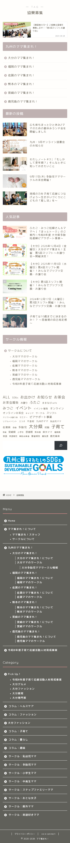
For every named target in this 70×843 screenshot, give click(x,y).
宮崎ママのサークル (25, 374)
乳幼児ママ (55, 421)
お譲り (24, 402)
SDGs (15, 397)
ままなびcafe (49, 402)
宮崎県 (12, 432)
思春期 (29, 432)
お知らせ (44, 397)
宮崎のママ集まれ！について (35, 622)
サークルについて (20, 351)
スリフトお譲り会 (10, 417)
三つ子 (22, 421)
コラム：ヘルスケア (21, 706)
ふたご (35, 402)
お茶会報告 (11, 403)
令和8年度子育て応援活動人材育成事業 (37, 383)
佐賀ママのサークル (25, 365)
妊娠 (47, 427)
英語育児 (13, 436)
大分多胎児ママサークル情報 (40, 567)
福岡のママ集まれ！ (21, 67)
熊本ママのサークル (25, 370)
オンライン (57, 408)
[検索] (61, 445)
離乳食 (45, 436)
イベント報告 (41, 408)
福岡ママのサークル (25, 361)
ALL (6, 397)
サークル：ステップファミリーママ (31, 789)
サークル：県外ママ (21, 806)
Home (11, 520)
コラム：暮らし (18, 739)
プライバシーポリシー (25, 834)
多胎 (15, 427)
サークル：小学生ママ (23, 773)
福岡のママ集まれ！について (35, 578)
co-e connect (49, 834)
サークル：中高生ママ (23, 781)
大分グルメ (19, 684)
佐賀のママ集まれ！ (21, 75)
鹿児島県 (55, 436)
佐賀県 (7, 427)
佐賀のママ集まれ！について (35, 592)
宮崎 (5, 432)
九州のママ (42, 421)
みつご (8, 408)
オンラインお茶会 (13, 413)
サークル (40, 413)
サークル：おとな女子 (23, 798)
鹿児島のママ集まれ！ (23, 101)
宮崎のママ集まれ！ (21, 93)
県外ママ (47, 432)
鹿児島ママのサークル (26, 379)
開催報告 (35, 436)
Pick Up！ (14, 674)
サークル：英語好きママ (24, 814)
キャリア (30, 413)
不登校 (30, 421)
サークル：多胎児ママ (23, 764)
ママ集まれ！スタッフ (26, 534)
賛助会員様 (24, 436)
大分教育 (18, 693)
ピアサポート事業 (41, 417)
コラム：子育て (18, 731)
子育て (58, 426)
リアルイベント (10, 421)
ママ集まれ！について (22, 529)
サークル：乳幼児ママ (23, 756)
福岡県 (57, 432)
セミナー (24, 417)
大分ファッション (23, 688)
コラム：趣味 (17, 748)
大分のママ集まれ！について (35, 558)
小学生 (21, 432)
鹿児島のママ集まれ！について (36, 636)
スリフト (51, 413)
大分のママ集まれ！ (21, 58)
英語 (5, 436)
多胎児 (22, 427)
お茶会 (59, 397)
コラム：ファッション (23, 714)
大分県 (36, 426)
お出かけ (27, 397)
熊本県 (38, 432)
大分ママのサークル (25, 356)
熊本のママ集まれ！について (35, 607)
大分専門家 (19, 697)
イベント (23, 408)
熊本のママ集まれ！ (21, 84)
